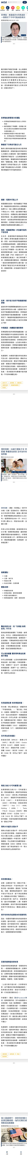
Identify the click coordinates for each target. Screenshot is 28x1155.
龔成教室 (4, 1056)
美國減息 (19, 382)
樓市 (13, 10)
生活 (23, 10)
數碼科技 (18, 10)
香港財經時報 (5, 20)
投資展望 (12, 382)
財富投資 (2, 10)
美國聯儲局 (5, 385)
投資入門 (4, 382)
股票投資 (12, 1054)
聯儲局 (4, 387)
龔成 (2, 457)
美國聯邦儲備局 (15, 385)
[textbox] (15, 2)
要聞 (8, 10)
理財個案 (4, 508)
